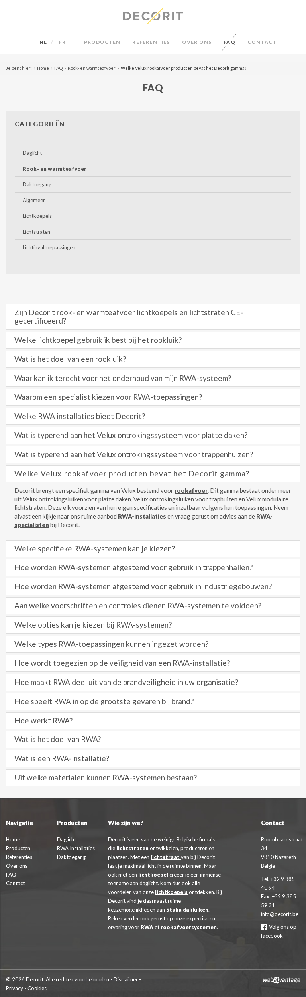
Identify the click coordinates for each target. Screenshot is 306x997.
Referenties (151, 42)
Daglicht (32, 153)
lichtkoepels (171, 892)
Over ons (197, 42)
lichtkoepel (153, 874)
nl (43, 42)
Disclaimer (126, 979)
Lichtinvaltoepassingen (49, 247)
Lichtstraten (36, 232)
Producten (102, 42)
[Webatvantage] (281, 979)
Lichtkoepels (37, 216)
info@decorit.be (279, 914)
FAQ (229, 42)
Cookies (37, 988)
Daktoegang (37, 184)
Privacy (14, 988)
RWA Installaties (76, 848)
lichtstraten (132, 848)
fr (62, 42)
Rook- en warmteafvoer (92, 68)
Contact (262, 42)
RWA (147, 927)
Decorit (153, 16)
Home (43, 68)
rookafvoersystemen (189, 927)
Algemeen (34, 200)
